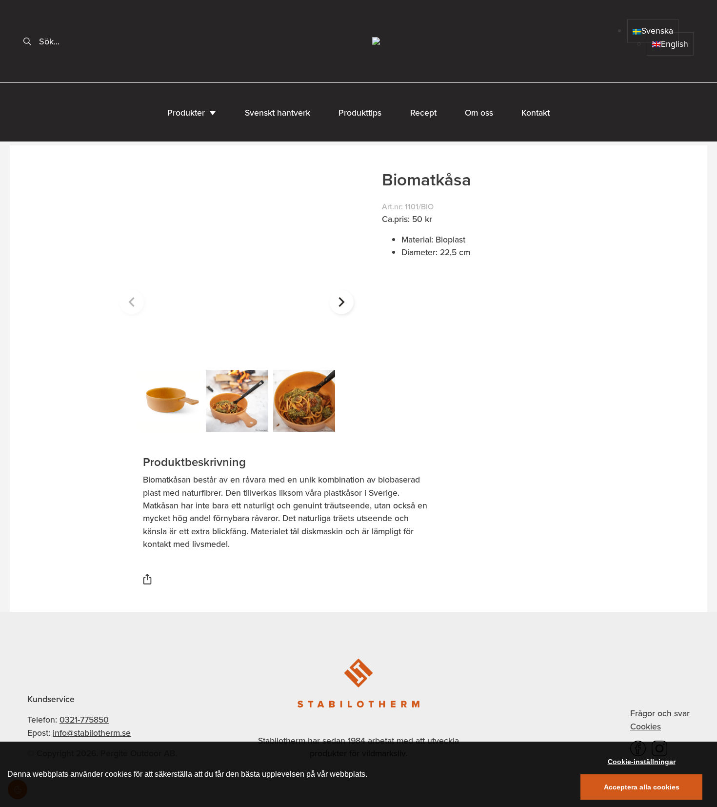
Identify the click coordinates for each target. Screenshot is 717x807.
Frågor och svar (660, 713)
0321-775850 (84, 719)
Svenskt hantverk (277, 112)
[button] (341, 302)
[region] (358, 774)
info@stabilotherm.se (92, 732)
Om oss (479, 112)
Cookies (645, 726)
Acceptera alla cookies (641, 787)
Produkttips (360, 112)
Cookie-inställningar (642, 762)
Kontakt (535, 112)
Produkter (186, 112)
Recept (423, 112)
